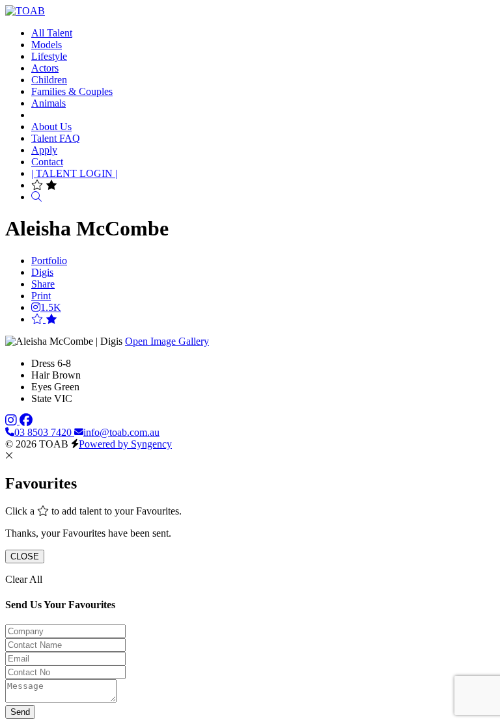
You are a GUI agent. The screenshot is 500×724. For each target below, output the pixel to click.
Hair (40, 375)
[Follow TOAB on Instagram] (12, 420)
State (41, 398)
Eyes (41, 386)
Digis (42, 272)
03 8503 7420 (44, 432)
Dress (43, 363)
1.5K (50, 307)
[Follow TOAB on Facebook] (26, 420)
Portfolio (49, 260)
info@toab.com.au (121, 432)
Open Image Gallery (167, 341)
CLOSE (24, 556)
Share (43, 283)
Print (41, 295)
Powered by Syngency (125, 443)
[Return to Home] (25, 10)
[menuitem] (51, 32)
